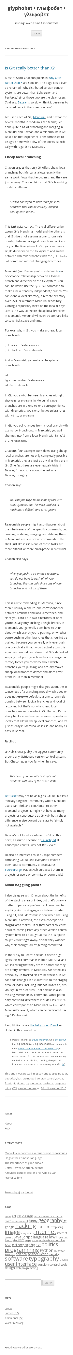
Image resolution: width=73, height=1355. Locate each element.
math (35, 1240)
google (9, 1227)
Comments (14, 1318)
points (58, 1039)
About (8, 1123)
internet (45, 1232)
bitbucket (10, 1078)
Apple (8, 1216)
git (14, 1083)
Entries (12, 1313)
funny (33, 1221)
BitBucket (11, 796)
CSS (19, 1216)
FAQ (7, 1128)
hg (27, 1083)
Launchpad (48, 840)
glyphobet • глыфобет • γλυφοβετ (36, 11)
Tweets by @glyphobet (19, 1192)
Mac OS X (18, 1240)
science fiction (38, 1254)
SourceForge (13, 870)
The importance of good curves (24, 1163)
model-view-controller (52, 1240)
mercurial (36, 1083)
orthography (23, 1244)
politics (49, 1244)
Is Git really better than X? (30, 68)
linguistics (62, 1237)
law (52, 1237)
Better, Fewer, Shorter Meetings (24, 1168)
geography (50, 1220)
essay (39, 1073)
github (21, 1083)
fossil (8, 1083)
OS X (38, 1245)
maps (28, 1240)
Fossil (54, 1025)
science (21, 1254)
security (54, 1254)
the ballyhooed (39, 1025)
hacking (25, 1226)
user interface (21, 1263)
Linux (8, 1240)
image (12, 1232)
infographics (26, 1233)
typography (44, 1258)
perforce (48, 1083)
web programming (27, 1268)
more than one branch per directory (38, 1048)
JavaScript (23, 1236)
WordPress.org (14, 1323)
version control (27, 1088)
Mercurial (39, 117)
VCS (14, 1088)
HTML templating (53, 1227)
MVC (8, 1245)
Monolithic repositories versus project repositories (36, 1153)
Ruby (57, 1251)
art (14, 1216)
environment (20, 1221)
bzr (19, 1078)
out (64, 1039)
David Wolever (40, 1039)
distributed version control (39, 1078)
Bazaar (22, 102)
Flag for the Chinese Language (23, 1158)
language (40, 1237)
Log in (8, 1308)
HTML (40, 1227)
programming (22, 1249)
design (27, 1216)
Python (47, 1250)
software (16, 1258)
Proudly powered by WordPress (23, 1347)
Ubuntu (64, 1259)
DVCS (59, 1078)
